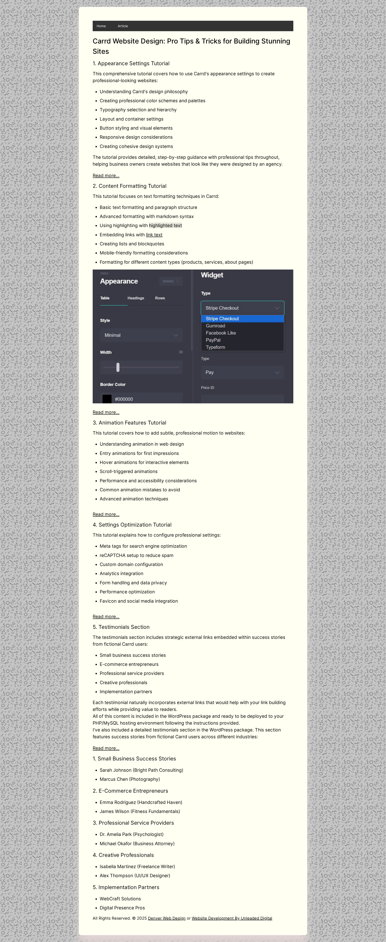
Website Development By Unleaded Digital (232, 918)
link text (154, 234)
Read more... (106, 175)
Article (123, 26)
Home (101, 26)
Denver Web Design (167, 918)
